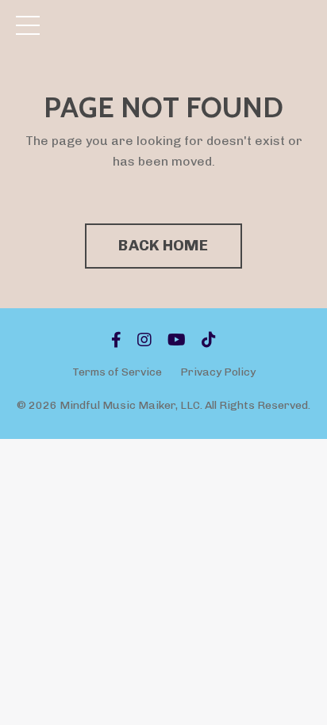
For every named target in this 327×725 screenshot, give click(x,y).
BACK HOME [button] (163, 245)
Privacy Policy (218, 372)
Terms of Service (117, 372)
